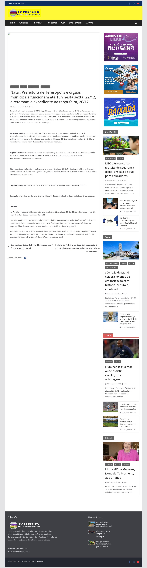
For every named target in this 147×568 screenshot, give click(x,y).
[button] (29, 23)
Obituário (126, 464)
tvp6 (32, 107)
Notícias (38, 23)
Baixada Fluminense (112, 263)
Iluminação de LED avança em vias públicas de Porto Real (104, 524)
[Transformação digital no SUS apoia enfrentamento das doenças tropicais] (110, 206)
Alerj (63, 23)
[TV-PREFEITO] (24, 523)
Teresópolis (45, 87)
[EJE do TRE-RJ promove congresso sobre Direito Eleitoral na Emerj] (110, 223)
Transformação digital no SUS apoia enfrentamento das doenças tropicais (128, 204)
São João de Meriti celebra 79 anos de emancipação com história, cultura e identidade (117, 281)
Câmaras (89, 23)
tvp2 (125, 181)
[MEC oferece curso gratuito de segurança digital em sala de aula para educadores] (121, 145)
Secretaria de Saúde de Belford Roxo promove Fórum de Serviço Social (32, 247)
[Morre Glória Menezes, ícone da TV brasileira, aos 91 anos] (121, 451)
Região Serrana (33, 87)
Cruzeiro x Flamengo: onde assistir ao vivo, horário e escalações (128, 406)
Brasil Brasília (75, 23)
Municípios (23, 23)
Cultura (123, 263)
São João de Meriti (111, 267)
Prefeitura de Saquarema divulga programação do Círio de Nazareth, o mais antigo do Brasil (128, 319)
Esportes (109, 362)
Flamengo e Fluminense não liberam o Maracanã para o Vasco (127, 422)
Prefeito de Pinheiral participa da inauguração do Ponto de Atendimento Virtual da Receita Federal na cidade (76, 248)
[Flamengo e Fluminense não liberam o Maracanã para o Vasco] (110, 424)
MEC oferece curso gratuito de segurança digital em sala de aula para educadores (119, 169)
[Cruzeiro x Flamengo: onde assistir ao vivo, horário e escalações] (110, 408)
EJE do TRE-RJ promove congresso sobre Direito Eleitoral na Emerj (128, 221)
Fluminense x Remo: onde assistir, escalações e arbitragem (118, 373)
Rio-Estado (52, 23)
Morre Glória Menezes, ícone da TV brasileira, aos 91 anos (120, 473)
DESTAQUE (109, 464)
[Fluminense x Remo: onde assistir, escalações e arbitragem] (121, 348)
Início (12, 23)
